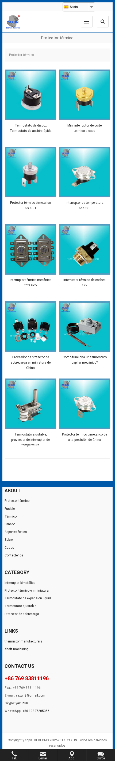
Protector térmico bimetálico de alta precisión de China (84, 437)
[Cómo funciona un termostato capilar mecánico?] (84, 326)
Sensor (10, 524)
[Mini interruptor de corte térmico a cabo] (84, 95)
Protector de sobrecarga (22, 614)
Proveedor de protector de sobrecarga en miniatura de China (31, 360)
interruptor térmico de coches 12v (84, 282)
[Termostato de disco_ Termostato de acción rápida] (30, 95)
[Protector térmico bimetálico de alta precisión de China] (84, 404)
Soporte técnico (16, 532)
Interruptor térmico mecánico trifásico (30, 282)
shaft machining (17, 649)
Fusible (10, 509)
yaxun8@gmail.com (30, 695)
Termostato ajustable (20, 606)
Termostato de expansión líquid (28, 598)
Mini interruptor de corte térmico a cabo (84, 128)
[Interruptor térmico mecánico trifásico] (30, 249)
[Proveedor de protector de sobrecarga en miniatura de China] (30, 326)
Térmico (11, 516)
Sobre (9, 540)
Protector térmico (17, 501)
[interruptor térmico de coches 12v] (84, 249)
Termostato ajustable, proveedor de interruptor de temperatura (30, 437)
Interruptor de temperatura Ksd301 (84, 205)
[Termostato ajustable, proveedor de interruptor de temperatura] (30, 404)
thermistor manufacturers (23, 641)
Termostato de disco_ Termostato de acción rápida (31, 128)
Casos (9, 548)
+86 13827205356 (35, 711)
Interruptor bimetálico (20, 583)
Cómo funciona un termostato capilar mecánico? (85, 359)
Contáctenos (14, 555)
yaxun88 (22, 703)
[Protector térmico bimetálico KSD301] (30, 172)
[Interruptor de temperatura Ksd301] (84, 172)
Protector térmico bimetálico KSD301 (30, 205)
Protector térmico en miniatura (27, 590)
